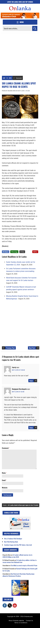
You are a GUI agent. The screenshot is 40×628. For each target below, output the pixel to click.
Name (4, 473)
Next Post (32, 348)
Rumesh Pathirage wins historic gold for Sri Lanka (20, 569)
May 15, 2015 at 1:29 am (18, 392)
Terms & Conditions (20, 623)
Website (4, 487)
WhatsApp (14, 252)
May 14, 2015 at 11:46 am (18, 370)
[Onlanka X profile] (10, 604)
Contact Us (29, 620)
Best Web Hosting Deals (11, 542)
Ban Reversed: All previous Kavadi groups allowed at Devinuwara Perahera (18, 575)
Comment (6, 448)
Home (5, 505)
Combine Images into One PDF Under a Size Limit (18, 545)
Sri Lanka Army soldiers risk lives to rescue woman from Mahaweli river (19, 561)
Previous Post (10, 348)
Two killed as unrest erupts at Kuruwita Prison (24, 565)
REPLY (35, 252)
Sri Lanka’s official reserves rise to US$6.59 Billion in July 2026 (17, 556)
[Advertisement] (20, 54)
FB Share (5, 252)
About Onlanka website (16, 620)
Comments (19, 78)
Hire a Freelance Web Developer (13, 538)
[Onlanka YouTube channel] (15, 604)
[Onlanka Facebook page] (5, 604)
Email (4, 480)
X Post (22, 252)
